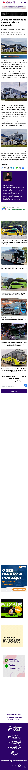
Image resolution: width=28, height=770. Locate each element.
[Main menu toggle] (25, 2)
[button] (21, 2)
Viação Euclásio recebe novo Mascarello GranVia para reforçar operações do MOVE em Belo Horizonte (14, 370)
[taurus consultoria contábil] (14, 13)
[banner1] (14, 56)
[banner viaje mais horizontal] (14, 7)
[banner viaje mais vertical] (14, 666)
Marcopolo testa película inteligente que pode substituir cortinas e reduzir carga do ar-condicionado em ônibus (14, 344)
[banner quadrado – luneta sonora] (12, 636)
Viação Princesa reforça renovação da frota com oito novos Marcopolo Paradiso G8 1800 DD (14, 318)
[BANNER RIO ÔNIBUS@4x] (14, 578)
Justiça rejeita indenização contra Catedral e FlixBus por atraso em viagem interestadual (14, 293)
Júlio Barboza (5, 32)
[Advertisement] (14, 409)
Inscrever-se (14, 391)
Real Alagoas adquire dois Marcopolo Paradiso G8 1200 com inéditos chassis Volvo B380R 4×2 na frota (14, 268)
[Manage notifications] (25, 767)
